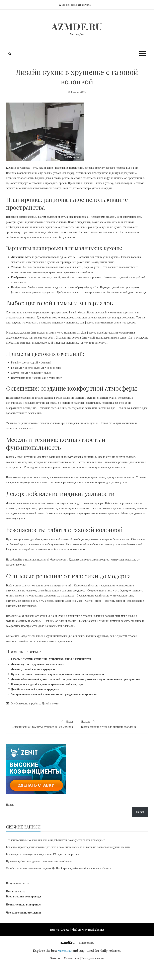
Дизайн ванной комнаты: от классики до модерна (42, 724)
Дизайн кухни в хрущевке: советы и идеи (37, 664)
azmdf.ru (77, 26)
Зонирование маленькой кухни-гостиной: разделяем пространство (53, 694)
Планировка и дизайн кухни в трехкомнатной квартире (47, 684)
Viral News (78, 929)
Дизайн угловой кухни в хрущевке (33, 669)
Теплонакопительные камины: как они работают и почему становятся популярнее (55, 840)
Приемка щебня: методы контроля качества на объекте (39, 861)
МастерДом (77, 34)
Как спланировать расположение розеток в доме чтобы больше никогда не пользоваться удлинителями (68, 847)
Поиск (10, 804)
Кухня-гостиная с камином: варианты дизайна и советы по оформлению (58, 674)
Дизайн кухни (50, 703)
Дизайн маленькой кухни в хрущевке (35, 689)
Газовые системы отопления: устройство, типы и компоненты (51, 659)
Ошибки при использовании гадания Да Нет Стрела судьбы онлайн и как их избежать (58, 868)
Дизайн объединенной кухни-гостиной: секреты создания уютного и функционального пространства (75, 679)
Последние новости (92, 958)
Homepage (71, 958)
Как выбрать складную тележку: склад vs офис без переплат (42, 854)
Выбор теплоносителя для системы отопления (108, 724)
